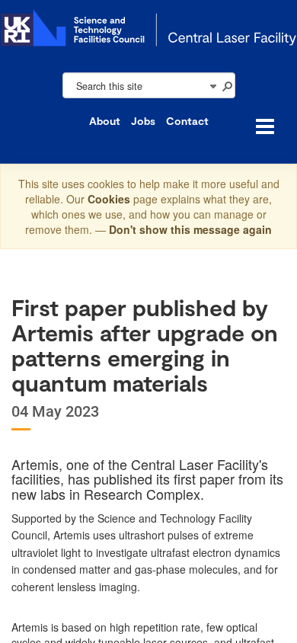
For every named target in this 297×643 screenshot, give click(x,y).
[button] (227, 85)
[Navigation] (212, 85)
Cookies (110, 198)
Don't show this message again (190, 229)
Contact (187, 120)
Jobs (143, 120)
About (104, 120)
